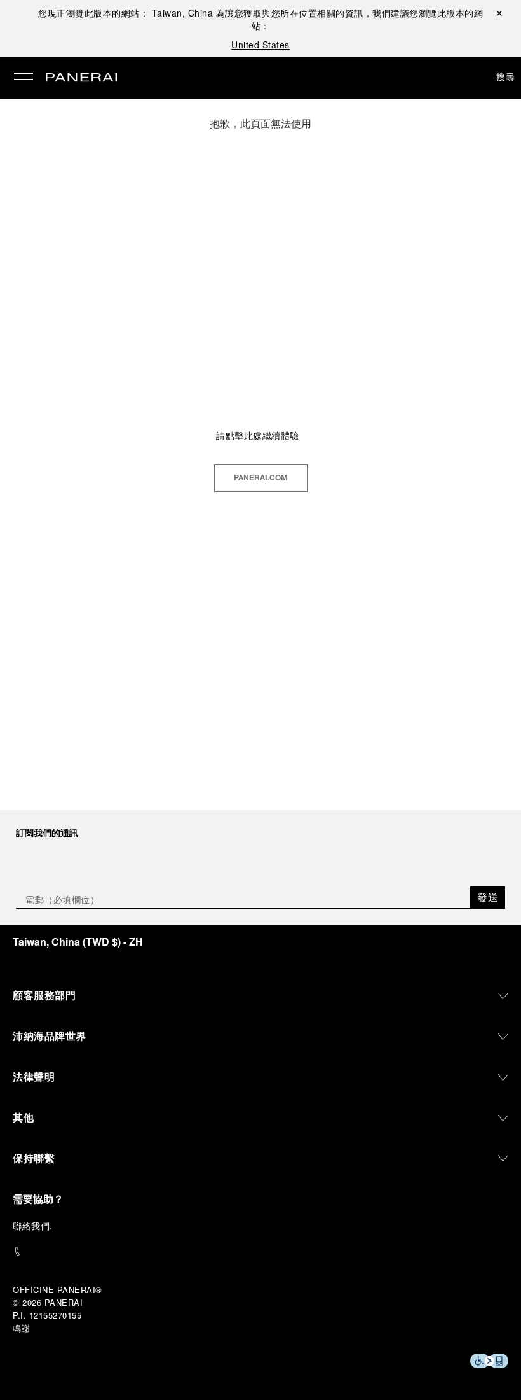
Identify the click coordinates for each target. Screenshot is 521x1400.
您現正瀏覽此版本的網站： (125, 12)
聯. (33, 1225)
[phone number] (260, 1251)
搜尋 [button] (505, 76)
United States (260, 44)
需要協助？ (38, 1198)
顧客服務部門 (44, 995)
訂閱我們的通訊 (47, 832)
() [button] (78, 941)
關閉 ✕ (499, 12)
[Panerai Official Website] (81, 78)
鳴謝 (21, 1328)
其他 (23, 1117)
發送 (487, 897)
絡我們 (36, 1225)
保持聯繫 (34, 1158)
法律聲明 (34, 1076)
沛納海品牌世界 (49, 1035)
